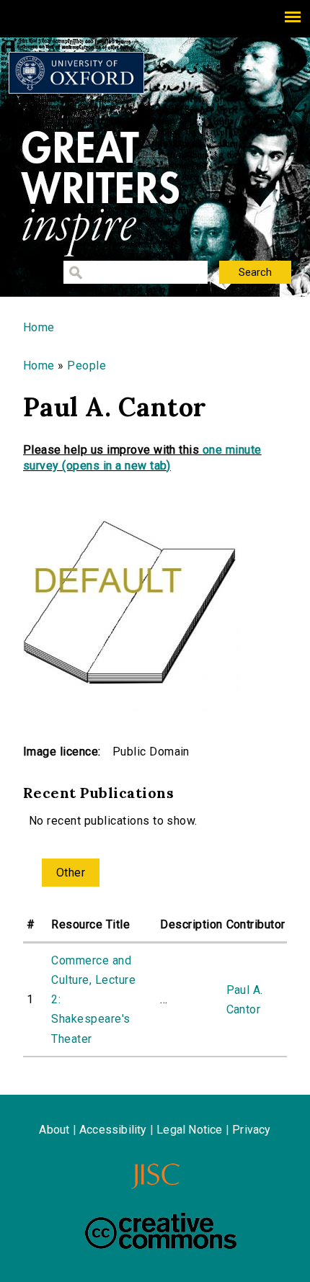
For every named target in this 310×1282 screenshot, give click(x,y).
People (86, 365)
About (54, 1130)
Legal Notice (189, 1130)
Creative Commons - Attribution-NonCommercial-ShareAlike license (160, 1231)
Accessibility (113, 1130)
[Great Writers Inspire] (76, 72)
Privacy (251, 1130)
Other (70, 872)
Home (39, 327)
